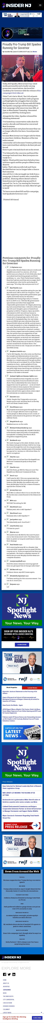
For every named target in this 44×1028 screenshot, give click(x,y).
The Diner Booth (8, 996)
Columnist (6, 1009)
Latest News (32, 688)
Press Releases (8, 782)
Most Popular (11, 687)
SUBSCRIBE (21, 644)
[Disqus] (22, 228)
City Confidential (8, 999)
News (35, 52)
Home (4, 980)
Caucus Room (7, 1003)
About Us (6, 983)
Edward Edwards (9, 1006)
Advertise (6, 986)
